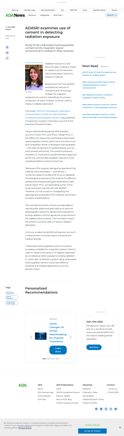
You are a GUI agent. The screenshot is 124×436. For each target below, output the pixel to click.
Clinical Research (9, 297)
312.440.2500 (113, 385)
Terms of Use (60, 418)
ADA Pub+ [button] (58, 15)
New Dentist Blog (64, 392)
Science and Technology (10, 302)
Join (62, 10)
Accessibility (38, 418)
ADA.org (15, 10)
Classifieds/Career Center (93, 392)
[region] (62, 427)
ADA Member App (45, 385)
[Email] (7, 53)
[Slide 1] (44, 351)
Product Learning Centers (67, 396)
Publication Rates (90, 385)
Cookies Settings (92, 425)
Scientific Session (99, 10)
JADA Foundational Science (68, 385)
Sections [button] (32, 15)
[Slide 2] (48, 351)
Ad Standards (88, 389)
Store (85, 10)
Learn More (58, 343)
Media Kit (87, 382)
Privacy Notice (48, 418)
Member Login (29, 10)
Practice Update (63, 389)
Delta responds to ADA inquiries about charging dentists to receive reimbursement (98, 85)
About (40, 382)
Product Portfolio (90, 396)
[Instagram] (96, 402)
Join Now (94, 347)
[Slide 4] (57, 351)
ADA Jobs (42, 392)
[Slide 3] (53, 351)
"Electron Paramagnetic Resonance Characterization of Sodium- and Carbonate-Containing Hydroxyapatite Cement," (47, 114)
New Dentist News (48, 10)
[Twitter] (7, 47)
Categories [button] (44, 15)
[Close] (120, 427)
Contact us (112, 382)
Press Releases (44, 389)
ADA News (10, 293)
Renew (114, 10)
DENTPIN (73, 10)
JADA (58, 382)
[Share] (7, 58)
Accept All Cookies (92, 431)
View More (104, 66)
